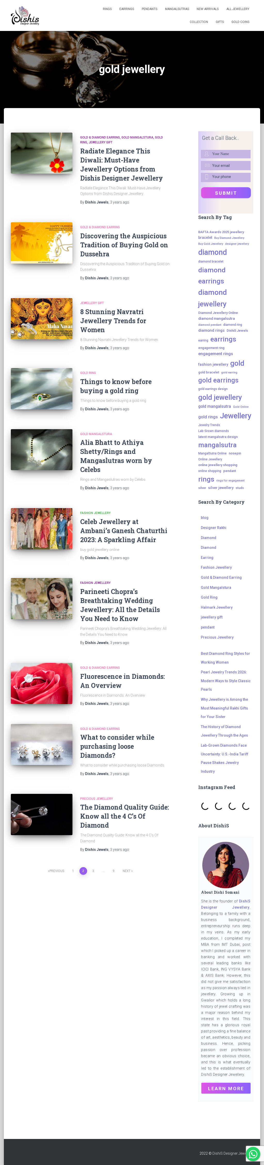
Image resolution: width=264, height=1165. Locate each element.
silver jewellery (221, 488)
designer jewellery (237, 244)
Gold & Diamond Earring (100, 137)
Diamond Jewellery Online (218, 313)
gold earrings (218, 380)
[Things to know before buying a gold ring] (41, 388)
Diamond (208, 538)
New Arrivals (208, 9)
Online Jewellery (210, 459)
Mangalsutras (177, 9)
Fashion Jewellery (95, 513)
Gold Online (241, 407)
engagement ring (211, 348)
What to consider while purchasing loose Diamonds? (117, 746)
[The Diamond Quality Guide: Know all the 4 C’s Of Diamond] (41, 814)
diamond (212, 252)
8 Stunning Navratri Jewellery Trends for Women (113, 320)
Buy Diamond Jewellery (229, 238)
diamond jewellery (212, 298)
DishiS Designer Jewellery (232, 1153)
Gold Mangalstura (137, 137)
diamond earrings (212, 275)
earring (203, 340)
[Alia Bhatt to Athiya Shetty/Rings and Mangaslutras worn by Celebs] (41, 449)
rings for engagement (230, 480)
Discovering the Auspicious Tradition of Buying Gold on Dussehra (124, 245)
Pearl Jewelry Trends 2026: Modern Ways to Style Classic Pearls (226, 680)
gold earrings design (213, 389)
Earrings (126, 9)
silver (202, 488)
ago (119, 202)
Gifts (220, 22)
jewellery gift (100, 142)
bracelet (205, 237)
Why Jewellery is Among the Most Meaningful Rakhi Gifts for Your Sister (224, 708)
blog (205, 518)
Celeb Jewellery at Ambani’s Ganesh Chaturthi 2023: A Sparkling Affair (123, 530)
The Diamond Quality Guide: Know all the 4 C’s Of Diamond (124, 816)
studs (240, 488)
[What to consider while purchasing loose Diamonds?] (41, 744)
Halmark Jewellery (217, 607)
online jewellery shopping (217, 465)
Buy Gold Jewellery (210, 244)
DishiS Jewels (237, 330)
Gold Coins (240, 22)
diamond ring (232, 325)
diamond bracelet (211, 261)
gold (237, 363)
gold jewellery (220, 397)
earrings (223, 339)
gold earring (229, 372)
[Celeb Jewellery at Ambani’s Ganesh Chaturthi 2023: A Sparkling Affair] (41, 528)
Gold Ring (88, 373)
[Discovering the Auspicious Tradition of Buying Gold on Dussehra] (41, 243)
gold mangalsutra (214, 406)
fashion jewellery (213, 364)
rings (206, 479)
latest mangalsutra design (218, 437)
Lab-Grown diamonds (213, 431)
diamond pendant (209, 325)
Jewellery (235, 415)
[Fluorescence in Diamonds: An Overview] (41, 683)
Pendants (149, 9)
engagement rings (215, 353)
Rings (107, 9)
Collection (199, 22)
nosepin (235, 453)
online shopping (209, 471)
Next (126, 871)
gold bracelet (208, 372)
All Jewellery (237, 9)
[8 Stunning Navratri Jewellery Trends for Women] (41, 318)
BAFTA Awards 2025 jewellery (221, 232)
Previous (57, 871)
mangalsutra (217, 445)
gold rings (208, 416)
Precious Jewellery (96, 799)
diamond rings (211, 330)
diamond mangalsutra (216, 318)
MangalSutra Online (212, 453)
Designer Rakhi (213, 528)
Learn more (226, 1088)
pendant (229, 471)
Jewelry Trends (209, 425)
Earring (207, 558)
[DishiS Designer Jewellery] (25, 15)
